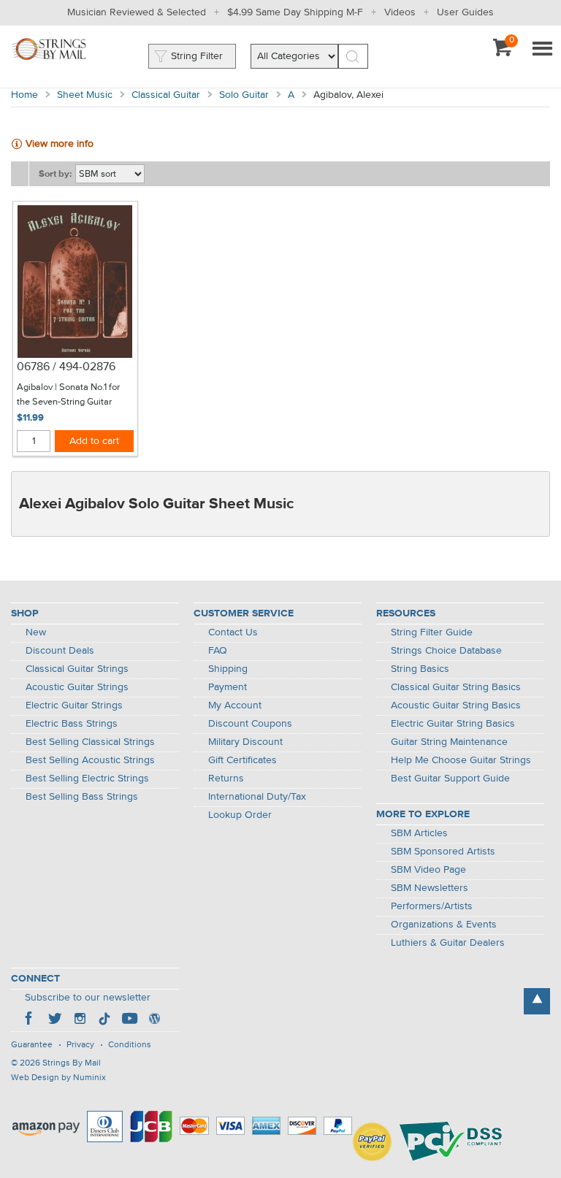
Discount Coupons (250, 724)
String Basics (420, 669)
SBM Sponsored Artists (443, 851)
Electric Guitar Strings (74, 705)
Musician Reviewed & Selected (136, 12)
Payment (227, 687)
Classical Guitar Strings (77, 669)
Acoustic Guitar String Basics (456, 705)
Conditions (129, 1045)
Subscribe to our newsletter (87, 997)
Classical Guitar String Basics (456, 687)
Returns (226, 778)
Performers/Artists (432, 906)
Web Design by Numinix (58, 1078)
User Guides (465, 12)
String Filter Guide (432, 632)
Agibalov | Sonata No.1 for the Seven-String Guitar (68, 395)
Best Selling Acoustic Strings (90, 760)
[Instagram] (80, 1020)
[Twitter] (55, 1020)
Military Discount (245, 742)
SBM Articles (419, 833)
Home (24, 95)
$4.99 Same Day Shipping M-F (295, 12)
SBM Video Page (428, 870)
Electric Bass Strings (72, 724)
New (36, 632)
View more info (60, 144)
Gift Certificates (242, 760)
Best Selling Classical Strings (90, 742)
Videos (400, 12)
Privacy (80, 1045)
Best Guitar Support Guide (450, 778)
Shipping (228, 669)
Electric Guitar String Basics (453, 724)
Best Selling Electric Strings (87, 778)
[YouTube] (129, 1020)
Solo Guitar (244, 95)
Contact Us (233, 632)
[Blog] (154, 1020)
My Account (235, 705)
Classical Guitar (165, 95)
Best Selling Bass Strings (82, 797)
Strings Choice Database (446, 651)
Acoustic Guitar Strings (77, 687)
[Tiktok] (104, 1020)
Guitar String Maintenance (449, 742)
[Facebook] (30, 1020)
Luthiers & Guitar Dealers (448, 943)
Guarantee (32, 1045)
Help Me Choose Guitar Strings (461, 760)
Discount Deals (60, 651)
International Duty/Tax (257, 797)
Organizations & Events (444, 924)
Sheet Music (84, 95)
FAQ (217, 651)
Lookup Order (240, 815)
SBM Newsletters (429, 888)
